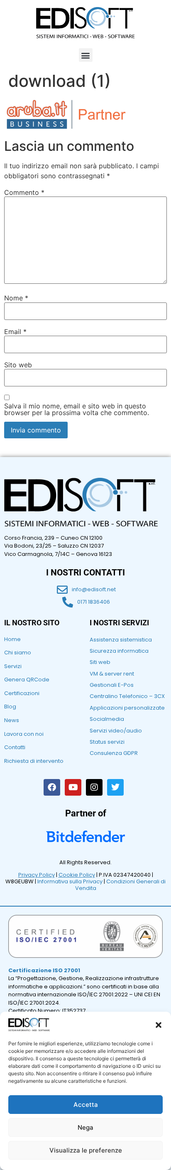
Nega (85, 1127)
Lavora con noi (24, 734)
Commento (24, 192)
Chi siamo (17, 652)
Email (15, 331)
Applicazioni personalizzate (127, 708)
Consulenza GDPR (114, 753)
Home (12, 639)
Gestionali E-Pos (112, 685)
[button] (158, 1025)
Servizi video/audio (116, 731)
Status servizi (107, 742)
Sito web (18, 364)
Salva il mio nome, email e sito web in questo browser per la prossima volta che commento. (76, 409)
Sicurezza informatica (119, 651)
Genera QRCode (26, 679)
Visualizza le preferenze (85, 1150)
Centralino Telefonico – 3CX (127, 696)
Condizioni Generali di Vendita (120, 885)
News (11, 720)
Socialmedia (107, 719)
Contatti (14, 747)
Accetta (85, 1105)
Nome (16, 298)
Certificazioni (21, 693)
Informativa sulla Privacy (70, 881)
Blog (10, 706)
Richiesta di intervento (34, 761)
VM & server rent (112, 674)
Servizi (13, 666)
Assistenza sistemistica (121, 640)
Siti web (100, 662)
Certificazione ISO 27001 (44, 970)
